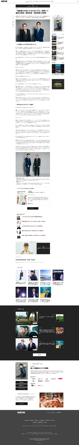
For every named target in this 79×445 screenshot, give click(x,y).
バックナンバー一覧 (22, 388)
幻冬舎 (51, 432)
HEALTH (34, 425)
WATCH (30, 1)
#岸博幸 (29, 259)
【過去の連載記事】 (42, 17)
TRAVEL (27, 425)
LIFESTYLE (43, 1)
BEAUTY (38, 425)
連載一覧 (39, 354)
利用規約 (32, 433)
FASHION (24, 425)
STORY (52, 420)
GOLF (40, 1)
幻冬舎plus (42, 432)
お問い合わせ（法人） (51, 433)
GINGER (39, 432)
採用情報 (56, 433)
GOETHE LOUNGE (29, 432)
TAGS (45, 422)
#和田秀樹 (33, 259)
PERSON (27, 1)
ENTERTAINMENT (45, 425)
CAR (33, 1)
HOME (16, 262)
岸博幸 (23, 16)
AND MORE (54, 425)
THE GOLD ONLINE (46, 432)
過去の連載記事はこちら (32, 208)
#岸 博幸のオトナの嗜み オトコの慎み (21, 259)
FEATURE (48, 1)
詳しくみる (21, 403)
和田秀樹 (36, 17)
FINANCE (50, 425)
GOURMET (36, 1)
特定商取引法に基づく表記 (37, 433)
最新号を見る (22, 382)
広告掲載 (23, 433)
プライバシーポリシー (28, 433)
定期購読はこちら (21, 385)
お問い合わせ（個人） (45, 433)
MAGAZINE (40, 422)
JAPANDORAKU (35, 432)
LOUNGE (51, 1)
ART (30, 425)
